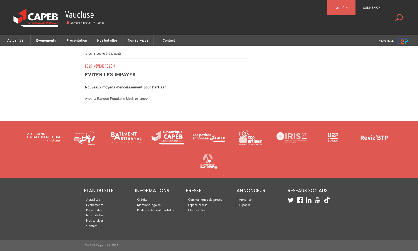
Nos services (138, 40)
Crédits (142, 199)
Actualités (15, 40)
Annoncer (246, 199)
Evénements (46, 40)
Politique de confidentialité (155, 210)
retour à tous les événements (103, 53)
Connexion (372, 7)
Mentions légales (148, 205)
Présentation (76, 40)
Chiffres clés (196, 210)
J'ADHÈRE (341, 8)
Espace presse (197, 205)
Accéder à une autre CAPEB (87, 23)
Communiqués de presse (205, 199)
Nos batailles (107, 40)
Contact (169, 40)
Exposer (244, 205)
